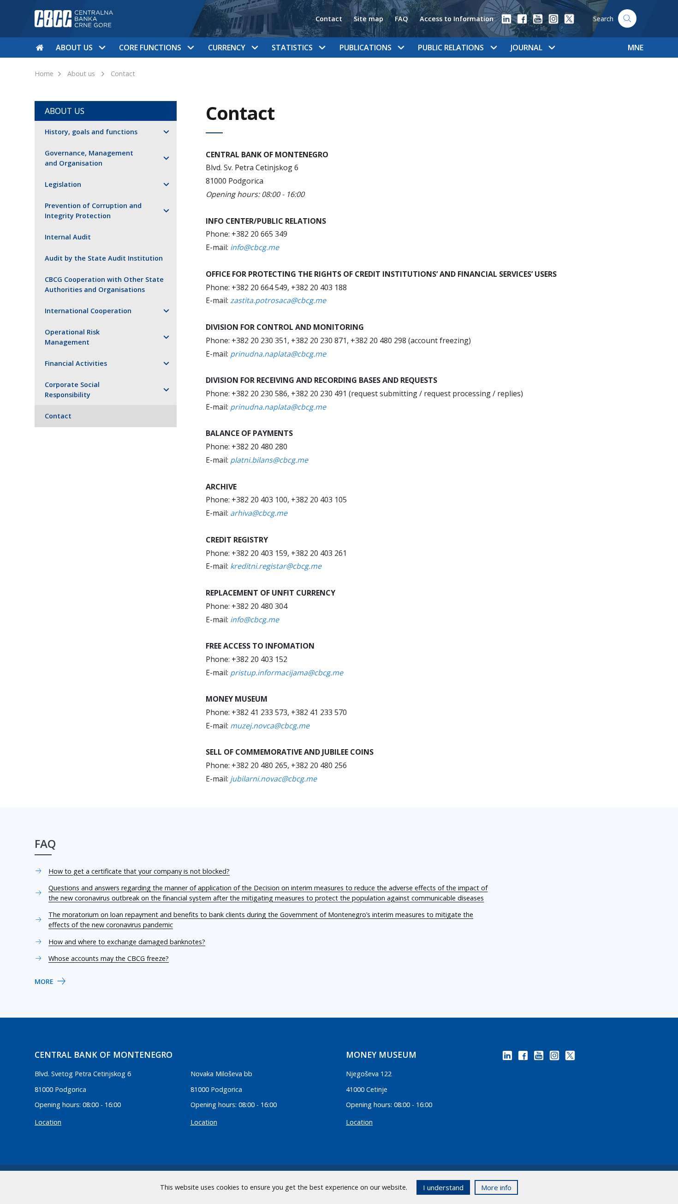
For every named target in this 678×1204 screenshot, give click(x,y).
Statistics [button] (292, 47)
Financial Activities (76, 363)
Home (44, 73)
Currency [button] (226, 47)
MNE (635, 47)
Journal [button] (526, 47)
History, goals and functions (91, 131)
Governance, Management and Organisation (89, 158)
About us (81, 73)
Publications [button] (365, 47)
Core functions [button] (150, 47)
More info (496, 1187)
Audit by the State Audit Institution (104, 258)
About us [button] (74, 47)
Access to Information (457, 18)
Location (48, 1122)
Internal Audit (68, 236)
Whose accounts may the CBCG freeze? (108, 958)
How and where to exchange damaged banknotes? (126, 941)
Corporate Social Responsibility (72, 389)
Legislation (63, 184)
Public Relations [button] (451, 47)
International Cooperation (88, 310)
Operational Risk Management (72, 337)
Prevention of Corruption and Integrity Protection (93, 210)
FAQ (401, 18)
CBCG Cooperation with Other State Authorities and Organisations (104, 284)
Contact (328, 18)
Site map (368, 18)
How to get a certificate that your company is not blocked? (139, 871)
